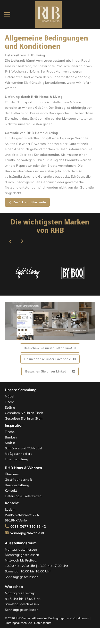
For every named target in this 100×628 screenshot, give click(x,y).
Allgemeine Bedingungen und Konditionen (60, 618)
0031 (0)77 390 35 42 (28, 526)
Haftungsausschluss (18, 623)
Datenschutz (42, 623)
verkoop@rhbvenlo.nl (27, 533)
